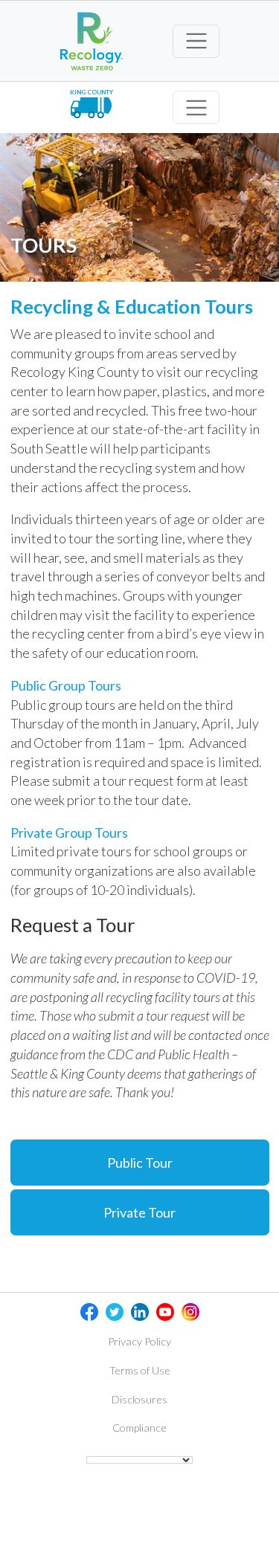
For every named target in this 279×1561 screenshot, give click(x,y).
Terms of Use (139, 1370)
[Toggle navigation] (196, 41)
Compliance (139, 1427)
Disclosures (139, 1399)
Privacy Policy (139, 1341)
